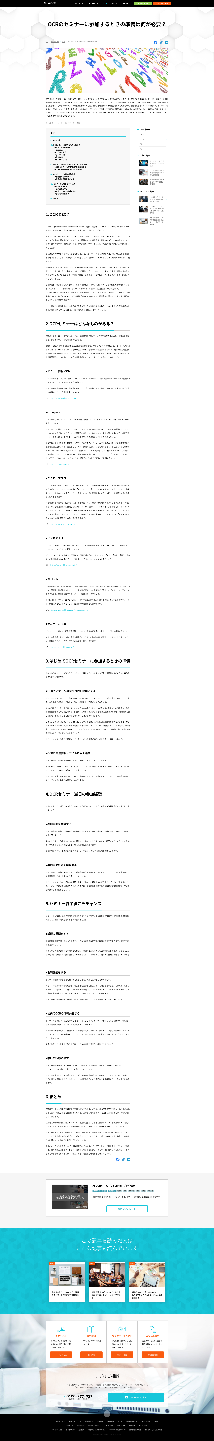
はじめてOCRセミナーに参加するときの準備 (70, 164)
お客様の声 (110, 1421)
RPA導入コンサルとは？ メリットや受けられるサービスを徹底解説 (156, 209)
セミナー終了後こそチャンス (64, 184)
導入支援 (100, 1421)
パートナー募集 (57, 1430)
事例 (141, 149)
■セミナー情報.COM (62, 147)
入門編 (141, 139)
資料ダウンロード (127, 1208)
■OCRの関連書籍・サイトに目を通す (69, 169)
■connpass (59, 150)
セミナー (114, 3)
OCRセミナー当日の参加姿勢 (64, 174)
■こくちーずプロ (61, 152)
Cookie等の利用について (117, 1430)
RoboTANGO (145, 1421)
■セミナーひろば (61, 159)
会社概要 (125, 3)
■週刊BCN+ (59, 157)
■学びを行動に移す (62, 193)
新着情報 (72, 1421)
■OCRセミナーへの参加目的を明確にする (70, 167)
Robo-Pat (70, 1425)
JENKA (155, 1421)
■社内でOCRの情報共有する (65, 191)
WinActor (80, 1425)
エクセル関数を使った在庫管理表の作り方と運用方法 (157, 172)
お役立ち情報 (55, 42)
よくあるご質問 (108, 1425)
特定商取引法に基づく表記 (96, 1430)
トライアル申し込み (61, 1355)
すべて (141, 135)
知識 (63, 42)
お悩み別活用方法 (131, 1421)
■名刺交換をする (61, 189)
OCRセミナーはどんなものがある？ (66, 145)
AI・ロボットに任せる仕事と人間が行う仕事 (157, 163)
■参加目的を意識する (63, 176)
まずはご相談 (143, 1425)
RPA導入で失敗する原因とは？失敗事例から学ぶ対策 (156, 199)
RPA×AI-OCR (89, 1421)
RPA (80, 1421)
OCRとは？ (57, 140)
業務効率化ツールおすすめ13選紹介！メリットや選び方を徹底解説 (156, 220)
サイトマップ (70, 1430)
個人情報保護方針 (135, 1430)
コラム (105, 3)
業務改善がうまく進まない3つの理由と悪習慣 (157, 181)
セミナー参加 (122, 1355)
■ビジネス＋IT (60, 155)
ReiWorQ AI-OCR (93, 1425)
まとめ (55, 198)
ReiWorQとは (61, 1421)
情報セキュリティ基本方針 (153, 1430)
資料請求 (91, 1355)
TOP (47, 42)
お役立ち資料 (153, 1355)
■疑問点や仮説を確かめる (64, 179)
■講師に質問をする (62, 186)
